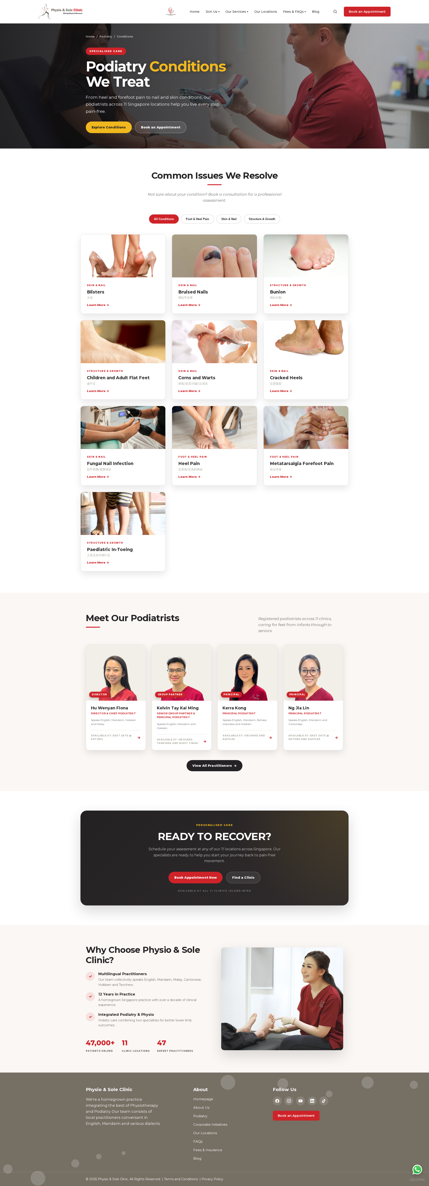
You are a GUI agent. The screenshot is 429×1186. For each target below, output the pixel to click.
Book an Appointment (367, 12)
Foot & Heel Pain (197, 219)
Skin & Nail (229, 219)
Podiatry (105, 36)
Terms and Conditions (181, 1179)
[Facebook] (277, 1100)
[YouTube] (300, 1100)
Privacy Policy (212, 1179)
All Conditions (164, 219)
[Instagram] (288, 1100)
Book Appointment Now (195, 878)
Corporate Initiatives (210, 1124)
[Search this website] (335, 11)
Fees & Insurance (207, 1150)
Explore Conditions (109, 127)
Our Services (236, 12)
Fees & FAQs (294, 12)
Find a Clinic (243, 878)
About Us (201, 1107)
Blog (315, 12)
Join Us (213, 12)
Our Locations (265, 12)
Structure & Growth (262, 219)
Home (195, 12)
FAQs (197, 1141)
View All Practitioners (214, 766)
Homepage (203, 1099)
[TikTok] (323, 1100)
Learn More (98, 305)
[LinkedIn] (312, 1100)
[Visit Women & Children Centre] (174, 11)
